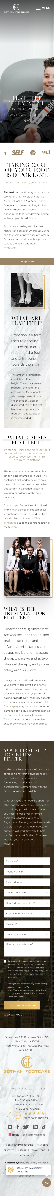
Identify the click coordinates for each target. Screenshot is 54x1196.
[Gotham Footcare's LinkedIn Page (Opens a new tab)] (35, 1126)
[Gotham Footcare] (16, 8)
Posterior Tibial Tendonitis (21, 450)
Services (24, 1089)
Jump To (25, 261)
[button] (43, 8)
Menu (46, 8)
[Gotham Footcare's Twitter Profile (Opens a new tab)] (26, 1126)
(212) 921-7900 (13, 1014)
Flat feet (39, 1089)
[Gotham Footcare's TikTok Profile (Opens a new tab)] (44, 1126)
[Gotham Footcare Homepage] (27, 1064)
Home (13, 1089)
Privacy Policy (38, 1150)
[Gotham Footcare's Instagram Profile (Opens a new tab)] (10, 1126)
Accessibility (27, 1155)
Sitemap (22, 1150)
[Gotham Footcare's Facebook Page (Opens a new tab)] (18, 1126)
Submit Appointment (19, 1005)
